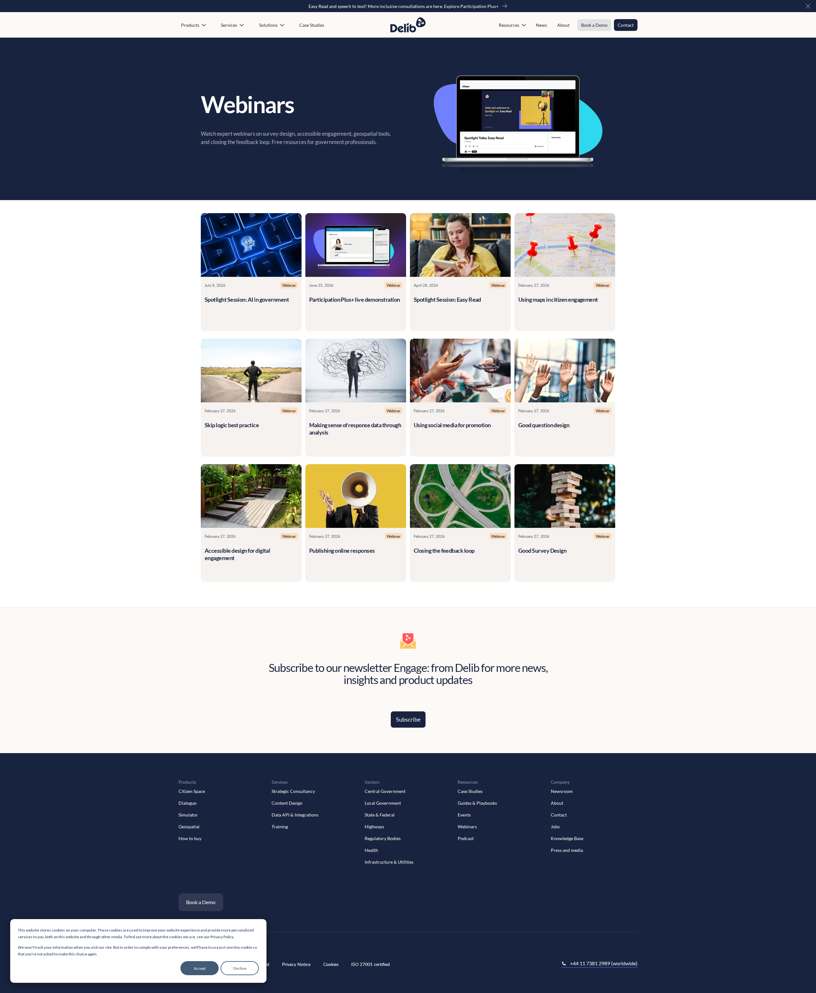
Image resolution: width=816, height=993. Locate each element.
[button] (808, 6)
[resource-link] (251, 245)
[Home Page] (408, 25)
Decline (239, 968)
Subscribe (408, 719)
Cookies (331, 964)
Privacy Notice (296, 964)
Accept (200, 968)
